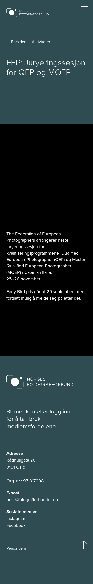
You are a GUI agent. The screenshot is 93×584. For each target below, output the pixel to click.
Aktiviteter (41, 41)
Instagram (15, 518)
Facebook (16, 525)
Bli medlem (20, 411)
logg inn (60, 411)
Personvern (16, 548)
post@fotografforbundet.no (32, 500)
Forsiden (18, 41)
